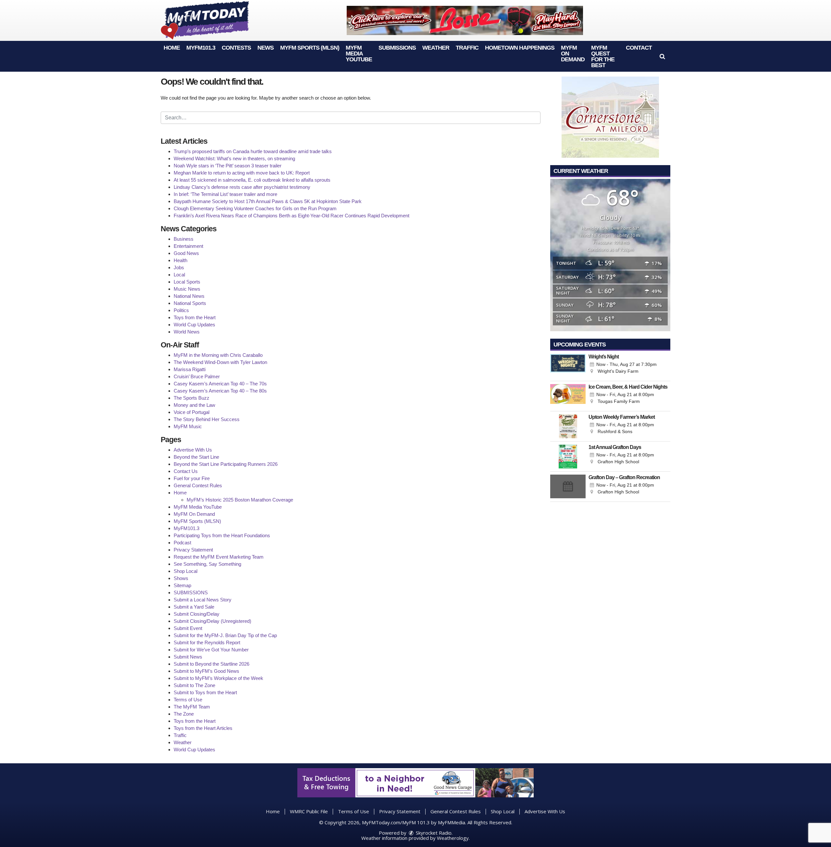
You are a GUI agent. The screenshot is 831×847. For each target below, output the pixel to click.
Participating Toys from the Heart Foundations (222, 535)
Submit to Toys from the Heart (205, 692)
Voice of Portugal (191, 412)
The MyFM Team (192, 706)
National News (189, 296)
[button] (662, 56)
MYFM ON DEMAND (573, 53)
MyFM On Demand (194, 514)
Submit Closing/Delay (196, 614)
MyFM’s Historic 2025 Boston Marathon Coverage (240, 499)
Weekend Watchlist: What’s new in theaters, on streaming (234, 158)
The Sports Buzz (191, 398)
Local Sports (187, 281)
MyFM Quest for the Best (602, 56)
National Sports (190, 303)
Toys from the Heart (195, 317)
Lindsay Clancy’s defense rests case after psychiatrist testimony (242, 187)
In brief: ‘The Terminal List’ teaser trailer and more (225, 194)
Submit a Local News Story (202, 599)
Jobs (179, 267)
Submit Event (188, 628)
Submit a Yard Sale (194, 607)
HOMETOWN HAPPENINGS (519, 47)
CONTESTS (236, 47)
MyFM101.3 (200, 47)
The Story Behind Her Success (207, 419)
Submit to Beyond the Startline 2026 (211, 664)
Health (180, 260)
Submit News (188, 656)
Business (183, 239)
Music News (187, 289)
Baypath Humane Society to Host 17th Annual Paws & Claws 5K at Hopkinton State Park (268, 201)
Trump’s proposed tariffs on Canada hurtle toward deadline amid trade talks (253, 151)
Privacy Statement (193, 549)
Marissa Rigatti (189, 369)
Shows (181, 578)
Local (179, 274)
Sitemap (182, 585)
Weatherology (453, 838)
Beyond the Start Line (196, 457)
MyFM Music (188, 426)
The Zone (184, 714)
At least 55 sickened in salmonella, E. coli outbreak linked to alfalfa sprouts (252, 180)
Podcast (182, 542)
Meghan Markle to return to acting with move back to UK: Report (242, 172)
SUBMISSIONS (397, 47)
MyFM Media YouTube (359, 53)
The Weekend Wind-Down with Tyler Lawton (220, 362)
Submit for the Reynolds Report (207, 642)
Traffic (467, 47)
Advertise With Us (193, 450)
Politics (181, 310)
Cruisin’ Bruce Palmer (197, 376)
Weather (435, 47)
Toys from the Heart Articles (203, 728)
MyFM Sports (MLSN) (309, 47)
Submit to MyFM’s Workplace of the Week (218, 678)
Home (172, 47)
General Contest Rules (198, 485)
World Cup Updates (194, 324)
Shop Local (185, 571)
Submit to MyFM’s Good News (206, 671)
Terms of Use (188, 699)
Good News (186, 253)
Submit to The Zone (194, 685)
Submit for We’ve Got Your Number (211, 649)
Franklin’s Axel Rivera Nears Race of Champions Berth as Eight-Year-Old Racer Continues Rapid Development (291, 215)
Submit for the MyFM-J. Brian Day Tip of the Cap (225, 635)
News (265, 47)
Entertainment (188, 246)
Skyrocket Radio (433, 832)
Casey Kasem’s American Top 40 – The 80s (220, 390)
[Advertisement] (465, 20)
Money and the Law (194, 405)
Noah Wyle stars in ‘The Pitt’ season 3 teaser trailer (227, 165)
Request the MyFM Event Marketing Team (219, 557)
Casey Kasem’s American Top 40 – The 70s (220, 383)
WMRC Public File (309, 811)
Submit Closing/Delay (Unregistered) (212, 621)
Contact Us (186, 471)
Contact (639, 47)
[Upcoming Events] (568, 366)
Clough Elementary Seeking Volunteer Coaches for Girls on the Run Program (255, 208)
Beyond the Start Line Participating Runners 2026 (226, 464)
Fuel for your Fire (192, 478)
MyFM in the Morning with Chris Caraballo (218, 355)
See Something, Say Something (207, 564)
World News (187, 331)
